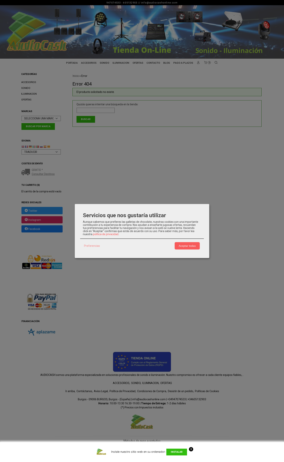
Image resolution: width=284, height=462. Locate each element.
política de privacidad (105, 234)
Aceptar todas (187, 245)
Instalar (177, 452)
